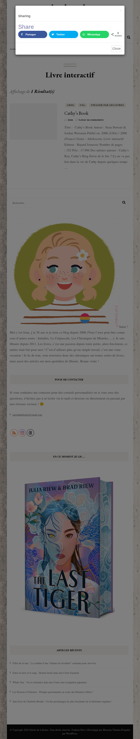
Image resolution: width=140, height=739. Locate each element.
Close (116, 48)
